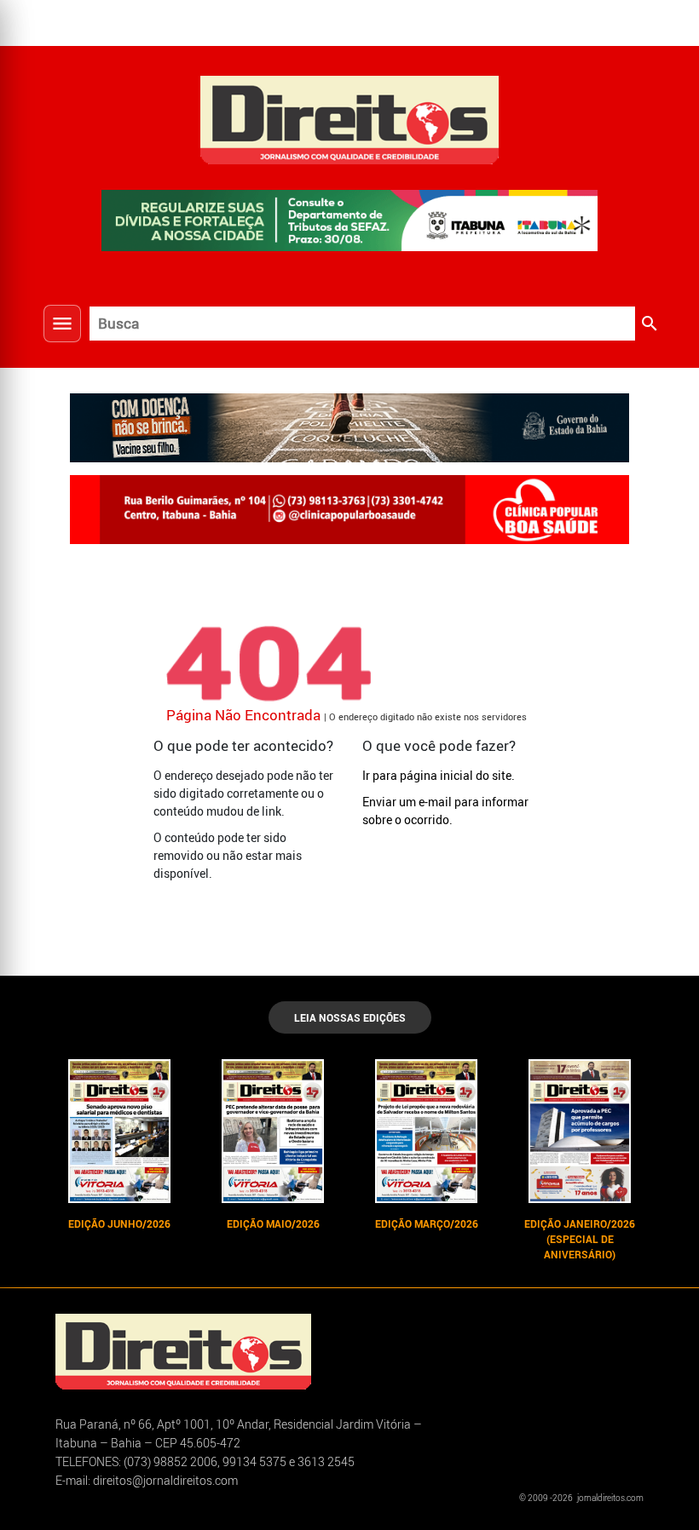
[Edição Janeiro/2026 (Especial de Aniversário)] (580, 1131)
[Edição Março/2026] (426, 1131)
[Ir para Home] (349, 118)
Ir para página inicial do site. (438, 775)
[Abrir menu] (62, 323)
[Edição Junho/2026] (119, 1131)
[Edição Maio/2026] (273, 1131)
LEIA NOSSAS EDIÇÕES (350, 1017)
